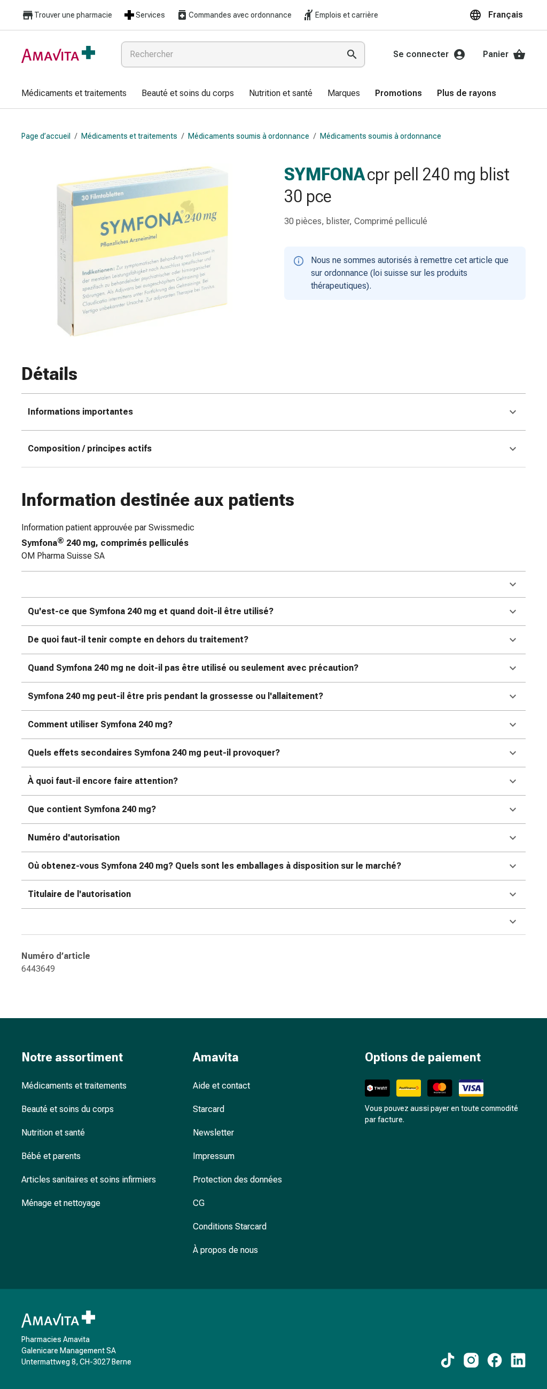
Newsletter (213, 1133)
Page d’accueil (46, 136)
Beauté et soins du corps (67, 1109)
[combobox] (228, 54)
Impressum (214, 1156)
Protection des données (237, 1179)
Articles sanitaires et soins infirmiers (88, 1179)
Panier (496, 54)
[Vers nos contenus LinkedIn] (518, 1360)
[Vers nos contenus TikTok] (447, 1360)
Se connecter (421, 54)
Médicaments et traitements (129, 136)
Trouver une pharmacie (73, 15)
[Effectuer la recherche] (352, 54)
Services (150, 15)
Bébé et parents (51, 1156)
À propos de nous (225, 1250)
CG (199, 1203)
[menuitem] (74, 94)
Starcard (208, 1109)
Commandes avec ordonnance (240, 15)
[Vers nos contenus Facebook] (494, 1360)
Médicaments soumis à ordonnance (248, 136)
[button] (497, 15)
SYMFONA (324, 174)
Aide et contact (221, 1086)
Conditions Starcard (230, 1226)
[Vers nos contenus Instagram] (471, 1360)
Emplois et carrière (346, 15)
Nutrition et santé (53, 1133)
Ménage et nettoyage (60, 1203)
